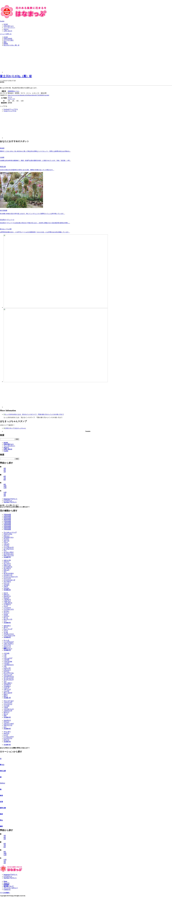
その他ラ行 (7, 741)
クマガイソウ (8, 575)
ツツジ (6, 630)
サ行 (7, 518)
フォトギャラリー (9, 27)
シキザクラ (7, 599)
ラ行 (7, 527)
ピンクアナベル (9, 673)
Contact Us (7, 889)
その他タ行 (7, 637)
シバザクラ (7, 604)
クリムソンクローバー (11, 576)
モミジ (6, 714)
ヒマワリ (6, 671)
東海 (5, 42)
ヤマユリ (6, 722)
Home (5, 881)
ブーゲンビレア (9, 679)
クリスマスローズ (9, 580)
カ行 (7, 516)
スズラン (6, 616)
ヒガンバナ (11, 99)
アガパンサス (8, 534)
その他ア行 (7, 557)
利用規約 (6, 884)
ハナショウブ (8, 658)
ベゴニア (6, 688)
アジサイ (6, 539)
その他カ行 (7, 590)
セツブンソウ (8, 619)
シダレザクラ (8, 603)
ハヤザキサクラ (9, 665)
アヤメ (6, 542)
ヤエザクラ (7, 720)
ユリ (5, 727)
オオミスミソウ (9, 555)
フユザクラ (7, 684)
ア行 (7, 514)
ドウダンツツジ (9, 634)
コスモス (6, 588)
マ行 (7, 524)
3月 (5, 468)
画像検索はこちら (13, 91)
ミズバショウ (8, 702)
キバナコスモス (9, 573)
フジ (5, 681)
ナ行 (7, 521)
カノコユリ (7, 563)
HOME (6, 24)
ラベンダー (7, 731)
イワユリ (6, 545)
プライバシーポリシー (11, 888)
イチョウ (6, 544)
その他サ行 (7, 622)
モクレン (6, 712)
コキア (6, 586)
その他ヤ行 (7, 728)
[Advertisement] (88, 60)
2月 (5, 495)
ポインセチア (8, 693)
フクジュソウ (8, 674)
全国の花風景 (8, 38)
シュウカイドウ (9, 609)
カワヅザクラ (8, 567)
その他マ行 (7, 717)
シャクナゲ (7, 608)
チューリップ (8, 629)
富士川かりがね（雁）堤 (11, 45)
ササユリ (6, 594)
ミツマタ (6, 706)
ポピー (6, 696)
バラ (5, 666)
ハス (5, 656)
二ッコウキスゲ (9, 642)
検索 (2, 435)
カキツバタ (7, 560)
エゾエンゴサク (9, 552)
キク (5, 572)
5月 (5, 471)
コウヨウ (6, 585)
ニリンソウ (7, 645)
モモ (5, 715)
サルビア (6, 598)
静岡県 (6, 43)
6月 (5, 476)
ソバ (5, 621)
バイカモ (6, 653)
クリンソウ (7, 578)
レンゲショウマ (9, 736)
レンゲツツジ (8, 738)
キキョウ (6, 570)
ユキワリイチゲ (9, 723)
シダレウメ (7, 601)
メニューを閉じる (5, 34)
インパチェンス (9, 547)
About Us (6, 883)
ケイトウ (6, 583)
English (2, 21)
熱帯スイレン (8, 648)
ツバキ (6, 632)
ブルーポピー (8, 683)
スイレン (6, 612)
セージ (6, 617)
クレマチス (7, 581)
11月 (5, 488)
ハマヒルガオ (8, 661)
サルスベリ (7, 596)
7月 (5, 478)
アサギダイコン (9, 537)
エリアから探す (9, 40)
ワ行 (7, 529)
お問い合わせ (8, 31)
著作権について (9, 886)
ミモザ (6, 707)
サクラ (10, 97)
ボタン (6, 694)
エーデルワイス (9, 549)
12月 (5, 492)
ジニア (6, 606)
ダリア (6, 627)
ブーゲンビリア (9, 678)
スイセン (6, 611)
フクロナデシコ (9, 676)
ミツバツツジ (8, 704)
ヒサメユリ (7, 670)
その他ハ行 (7, 697)
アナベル (6, 540)
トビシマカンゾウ (9, 635)
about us (6, 29)
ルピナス (6, 733)
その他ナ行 (7, 650)
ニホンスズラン (9, 643)
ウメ (5, 550)
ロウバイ (6, 740)
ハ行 (7, 523)
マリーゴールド (9, 701)
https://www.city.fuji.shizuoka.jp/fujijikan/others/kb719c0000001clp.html (28, 95)
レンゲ (6, 735)
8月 (5, 479)
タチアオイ (7, 625)
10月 (5, 486)
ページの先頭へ (5, 892)
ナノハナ (6, 640)
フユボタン (7, 686)
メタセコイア (8, 710)
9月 (5, 484)
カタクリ (6, 562)
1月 (5, 494)
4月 (5, 470)
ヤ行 (7, 526)
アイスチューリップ (10, 532)
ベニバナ (6, 691)
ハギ (5, 655)
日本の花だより (9, 26)
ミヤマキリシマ (9, 709)
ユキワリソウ (8, 725)
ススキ (6, 614)
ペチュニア (7, 689)
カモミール (7, 565)
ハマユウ (6, 663)
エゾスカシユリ (9, 554)
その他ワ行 (7, 744)
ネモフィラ (7, 647)
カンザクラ (7, 568)
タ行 (7, 519)
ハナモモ (6, 660)
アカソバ (6, 536)
